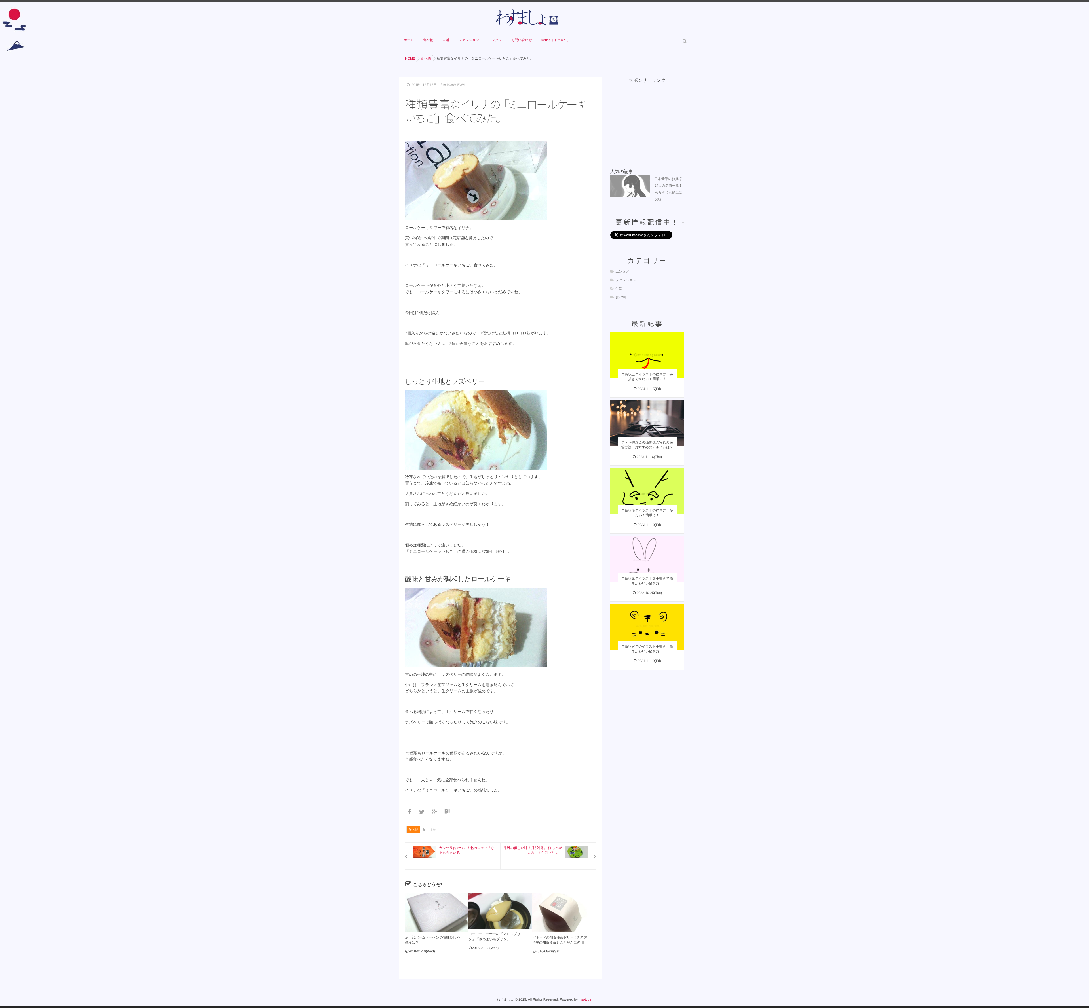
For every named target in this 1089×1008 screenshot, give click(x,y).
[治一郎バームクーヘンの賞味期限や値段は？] (436, 912)
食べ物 (428, 40)
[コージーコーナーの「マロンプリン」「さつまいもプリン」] (500, 911)
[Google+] (435, 812)
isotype (586, 999)
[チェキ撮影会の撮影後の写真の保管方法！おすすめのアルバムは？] (647, 423)
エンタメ (495, 40)
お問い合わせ (521, 40)
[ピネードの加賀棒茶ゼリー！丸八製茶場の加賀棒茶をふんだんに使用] (564, 912)
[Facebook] (410, 812)
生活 (445, 40)
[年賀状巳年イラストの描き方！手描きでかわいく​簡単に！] (647, 355)
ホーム (409, 40)
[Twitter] (423, 812)
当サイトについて (555, 40)
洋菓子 (434, 829)
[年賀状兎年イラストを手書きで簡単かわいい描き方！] (647, 559)
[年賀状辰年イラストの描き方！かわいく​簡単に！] (647, 491)
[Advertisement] (652, 119)
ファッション (468, 40)
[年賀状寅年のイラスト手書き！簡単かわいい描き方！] (647, 627)
